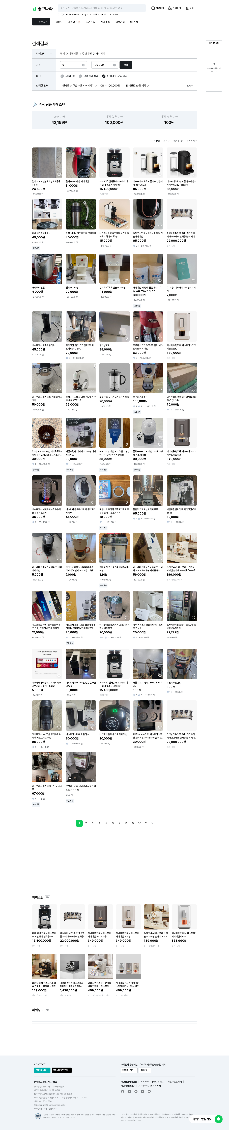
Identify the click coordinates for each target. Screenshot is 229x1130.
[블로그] (142, 1091)
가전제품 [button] (73, 53)
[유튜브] (129, 1091)
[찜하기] (59, 174)
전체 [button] (62, 53)
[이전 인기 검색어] (59, 14)
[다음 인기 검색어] (62, 14)
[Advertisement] (114, 860)
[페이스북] (122, 1091)
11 (146, 823)
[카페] (136, 1091)
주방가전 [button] (87, 53)
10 (139, 823)
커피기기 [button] (100, 53)
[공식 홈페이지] (149, 1091)
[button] (96, 85)
